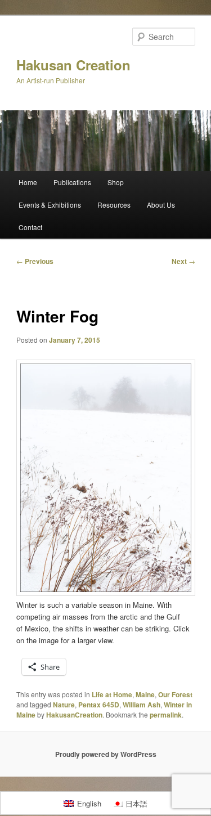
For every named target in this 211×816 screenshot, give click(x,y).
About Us (161, 204)
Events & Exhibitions (50, 204)
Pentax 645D (98, 705)
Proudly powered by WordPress (105, 754)
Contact (30, 227)
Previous (34, 261)
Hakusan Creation (73, 64)
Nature (64, 705)
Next (183, 261)
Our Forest (175, 694)
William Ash (141, 705)
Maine (145, 694)
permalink (166, 715)
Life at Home (112, 694)
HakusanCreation (74, 715)
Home (28, 182)
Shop (115, 182)
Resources (114, 204)
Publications (72, 182)
